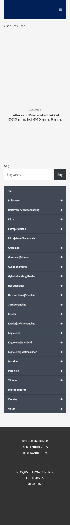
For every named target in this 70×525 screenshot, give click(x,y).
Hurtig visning (35, 102)
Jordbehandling (35, 304)
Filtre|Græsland (35, 228)
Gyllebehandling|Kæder (35, 276)
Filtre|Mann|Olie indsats (21, 238)
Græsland (35, 247)
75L (10, 191)
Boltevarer (35, 200)
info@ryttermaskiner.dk (35, 472)
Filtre (35, 219)
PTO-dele (35, 370)
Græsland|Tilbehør (35, 257)
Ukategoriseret (17, 389)
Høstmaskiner (35, 285)
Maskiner (35, 361)
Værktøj (35, 399)
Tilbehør (35, 380)
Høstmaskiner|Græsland (35, 295)
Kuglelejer (35, 332)
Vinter (35, 408)
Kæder (35, 313)
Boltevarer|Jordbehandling (35, 209)
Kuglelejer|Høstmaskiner (35, 351)
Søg (6, 166)
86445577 (38, 478)
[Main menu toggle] (60, 9)
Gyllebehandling (35, 266)
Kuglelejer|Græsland (35, 342)
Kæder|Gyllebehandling (35, 323)
